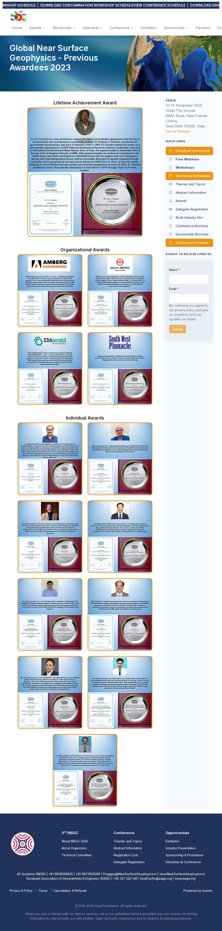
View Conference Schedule (141, 5)
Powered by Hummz (197, 890)
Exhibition (149, 28)
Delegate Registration (192, 209)
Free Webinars (187, 159)
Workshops (62, 28)
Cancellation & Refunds (70, 890)
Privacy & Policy (21, 890)
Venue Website (178, 131)
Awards (35, 28)
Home (17, 28)
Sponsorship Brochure (192, 234)
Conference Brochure (192, 226)
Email (173, 289)
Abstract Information (191, 192)
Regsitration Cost (126, 855)
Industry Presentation (181, 848)
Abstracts (91, 28)
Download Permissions (193, 151)
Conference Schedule (192, 243)
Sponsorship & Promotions (184, 855)
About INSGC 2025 (75, 841)
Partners (203, 28)
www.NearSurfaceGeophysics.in (182, 874)
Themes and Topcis (190, 184)
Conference (119, 28)
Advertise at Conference (183, 862)
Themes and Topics (128, 841)
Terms (43, 890)
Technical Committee (76, 855)
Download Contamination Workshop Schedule (68, 5)
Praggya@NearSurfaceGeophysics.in (130, 874)
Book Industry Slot (189, 217)
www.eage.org (185, 878)
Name (173, 270)
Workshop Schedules (193, 176)
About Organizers (74, 848)
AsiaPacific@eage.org (156, 878)
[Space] (23, 833)
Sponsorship (173, 28)
